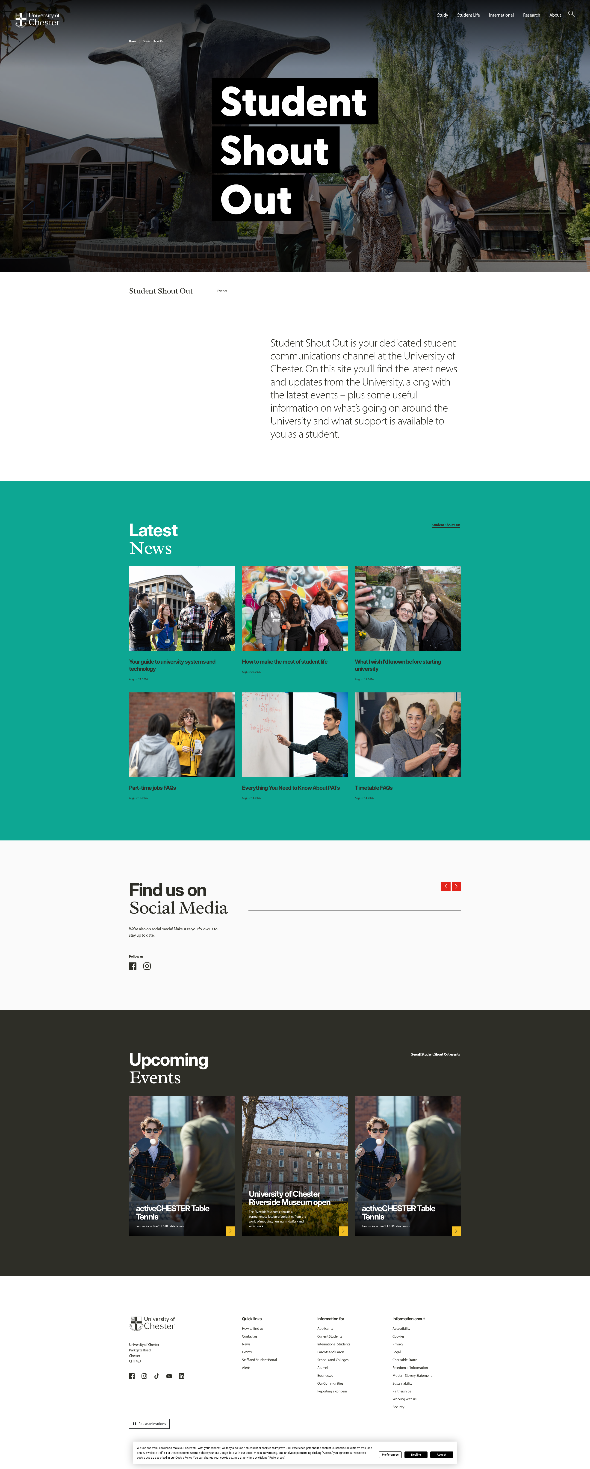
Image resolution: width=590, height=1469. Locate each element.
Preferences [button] (276, 1457)
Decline (416, 1454)
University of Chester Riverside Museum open (289, 1198)
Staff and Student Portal (259, 1360)
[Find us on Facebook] (132, 966)
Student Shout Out (154, 41)
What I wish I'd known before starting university (398, 665)
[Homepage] (36, 20)
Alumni (322, 1367)
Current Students (329, 1336)
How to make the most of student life (284, 661)
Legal (396, 1352)
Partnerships (401, 1391)
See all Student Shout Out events (435, 1054)
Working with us (404, 1399)
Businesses (325, 1375)
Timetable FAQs (373, 787)
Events (222, 291)
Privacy (397, 1344)
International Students (333, 1344)
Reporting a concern (332, 1391)
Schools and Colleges (332, 1360)
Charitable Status (404, 1360)
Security (398, 1407)
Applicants (325, 1328)
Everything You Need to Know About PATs (290, 787)
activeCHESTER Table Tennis (172, 1212)
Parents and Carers (330, 1352)
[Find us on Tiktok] (156, 1376)
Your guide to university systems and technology (172, 665)
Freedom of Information (410, 1367)
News (246, 1344)
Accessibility (401, 1328)
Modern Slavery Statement (411, 1375)
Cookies (398, 1336)
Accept (441, 1454)
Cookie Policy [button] (183, 1457)
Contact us (249, 1336)
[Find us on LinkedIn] (181, 1376)
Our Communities (330, 1383)
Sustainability (402, 1383)
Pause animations (149, 1424)
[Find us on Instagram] (147, 966)
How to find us (252, 1328)
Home (132, 41)
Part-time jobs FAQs (152, 787)
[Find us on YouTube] (169, 1376)
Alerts (246, 1367)
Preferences (390, 1454)
